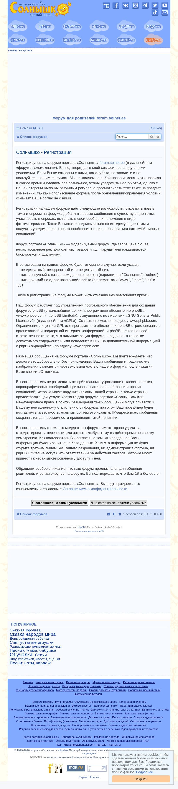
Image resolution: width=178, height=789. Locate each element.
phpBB (81, 527)
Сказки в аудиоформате (148, 717)
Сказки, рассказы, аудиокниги (107, 690)
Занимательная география (41, 713)
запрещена (89, 753)
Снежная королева (25, 630)
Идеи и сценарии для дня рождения (47, 705)
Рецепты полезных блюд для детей (41, 729)
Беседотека (25, 50)
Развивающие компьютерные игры (35, 646)
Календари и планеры (133, 701)
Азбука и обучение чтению (72, 709)
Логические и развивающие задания (32, 709)
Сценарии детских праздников (35, 690)
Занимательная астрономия (31, 717)
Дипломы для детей (116, 721)
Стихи (41, 655)
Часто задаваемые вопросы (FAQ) (128, 740)
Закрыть (141, 778)
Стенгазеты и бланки (29, 721)
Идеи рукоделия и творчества (139, 729)
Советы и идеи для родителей (127, 725)
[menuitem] (38, 128)
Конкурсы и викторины (50, 682)
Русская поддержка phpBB (89, 531)
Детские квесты (81, 705)
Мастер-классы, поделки (71, 690)
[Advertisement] (89, 84)
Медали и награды (90, 721)
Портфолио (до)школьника (60, 721)
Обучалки (21, 655)
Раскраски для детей (105, 705)
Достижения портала (40, 740)
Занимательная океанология (69, 717)
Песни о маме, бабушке (33, 650)
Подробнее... (145, 772)
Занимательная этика (155, 709)
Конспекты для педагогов (44, 686)
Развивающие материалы (139, 682)
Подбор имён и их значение (89, 725)
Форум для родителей (88, 694)
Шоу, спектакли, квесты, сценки (35, 659)
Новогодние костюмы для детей (51, 725)
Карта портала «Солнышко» (41, 736)
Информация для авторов (138, 736)
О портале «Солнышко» (77, 736)
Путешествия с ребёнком (104, 729)
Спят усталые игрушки (32, 642)
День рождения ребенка (29, 638)
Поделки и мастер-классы (136, 705)
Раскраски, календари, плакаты (81, 686)
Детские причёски (76, 729)
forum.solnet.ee (112, 163)
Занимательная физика (139, 713)
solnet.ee (63, 750)
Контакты (115, 744)
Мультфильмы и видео (106, 682)
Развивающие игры (78, 682)
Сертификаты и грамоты (145, 721)
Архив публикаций (93, 740)
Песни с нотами (122, 717)
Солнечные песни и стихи (144, 690)
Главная (12, 50)
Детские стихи (99, 709)
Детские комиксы (43, 701)
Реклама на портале (106, 736)
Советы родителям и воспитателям (126, 686)
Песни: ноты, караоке (31, 663)
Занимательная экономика (76, 713)
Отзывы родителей (68, 740)
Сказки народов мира (33, 634)
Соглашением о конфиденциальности (95, 489)
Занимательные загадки (125, 709)
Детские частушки (99, 717)
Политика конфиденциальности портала (81, 744)
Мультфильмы (64, 701)
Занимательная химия (109, 713)
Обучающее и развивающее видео (95, 701)
